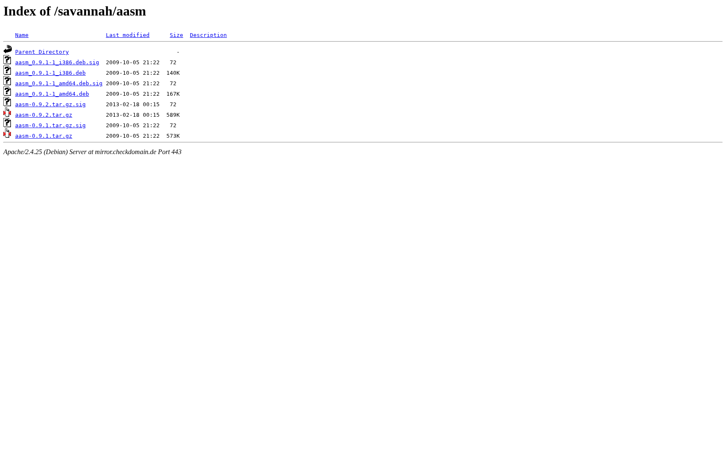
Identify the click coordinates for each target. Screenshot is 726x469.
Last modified (128, 35)
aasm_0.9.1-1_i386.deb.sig (57, 62)
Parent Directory (42, 52)
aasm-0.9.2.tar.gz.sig (50, 104)
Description (208, 35)
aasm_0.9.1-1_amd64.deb (52, 94)
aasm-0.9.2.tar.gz (43, 115)
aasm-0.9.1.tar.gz (43, 136)
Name (22, 35)
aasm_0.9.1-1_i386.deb (50, 73)
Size (176, 35)
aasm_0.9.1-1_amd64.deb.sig (59, 83)
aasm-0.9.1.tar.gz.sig (50, 125)
